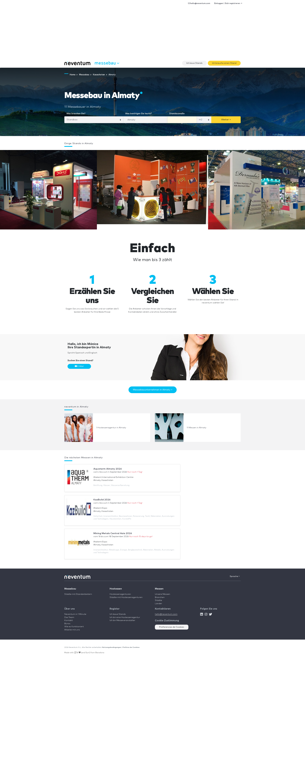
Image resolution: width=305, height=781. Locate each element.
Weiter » (226, 119)
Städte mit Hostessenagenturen (126, 597)
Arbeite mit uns (72, 630)
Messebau (70, 589)
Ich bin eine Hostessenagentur (125, 617)
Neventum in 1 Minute (75, 614)
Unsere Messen (162, 594)
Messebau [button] (106, 63)
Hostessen (116, 589)
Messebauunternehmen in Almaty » (152, 390)
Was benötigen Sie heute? (138, 114)
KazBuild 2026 (101, 499)
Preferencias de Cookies (171, 627)
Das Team (69, 617)
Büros (67, 624)
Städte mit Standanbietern (78, 594)
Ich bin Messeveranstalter (122, 620)
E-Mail (80, 366)
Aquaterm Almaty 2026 (107, 469)
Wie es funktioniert (74, 627)
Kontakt (68, 620)
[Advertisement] (152, 35)
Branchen (160, 597)
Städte (158, 600)
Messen (159, 589)
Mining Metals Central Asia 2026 (112, 533)
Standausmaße (177, 114)
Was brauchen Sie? (75, 114)
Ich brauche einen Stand (224, 63)
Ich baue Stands (194, 63)
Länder (158, 604)
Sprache (234, 576)
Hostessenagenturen (120, 594)
